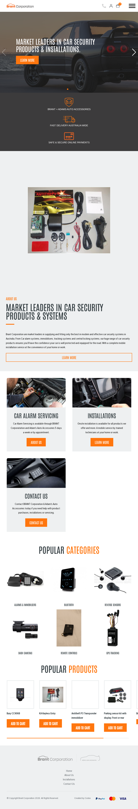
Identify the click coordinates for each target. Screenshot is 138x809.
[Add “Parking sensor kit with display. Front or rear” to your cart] (115, 727)
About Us (69, 775)
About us (36, 442)
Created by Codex (82, 798)
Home (69, 771)
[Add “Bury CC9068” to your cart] (18, 723)
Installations (69, 779)
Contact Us (36, 522)
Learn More (27, 60)
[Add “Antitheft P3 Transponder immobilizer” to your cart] (83, 727)
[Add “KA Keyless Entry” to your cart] (50, 723)
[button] (134, 52)
